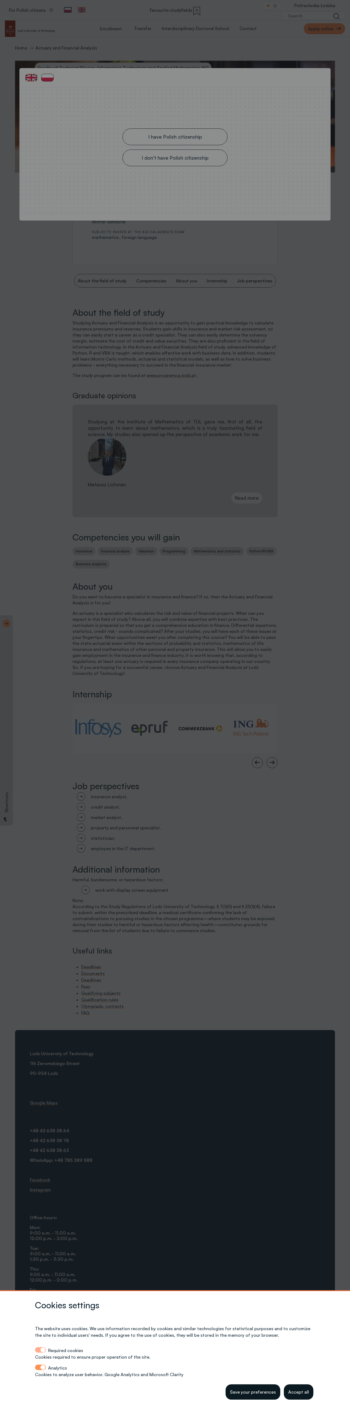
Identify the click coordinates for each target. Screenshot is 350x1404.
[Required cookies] (40, 1350)
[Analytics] (40, 1367)
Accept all (298, 1392)
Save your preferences (253, 1392)
